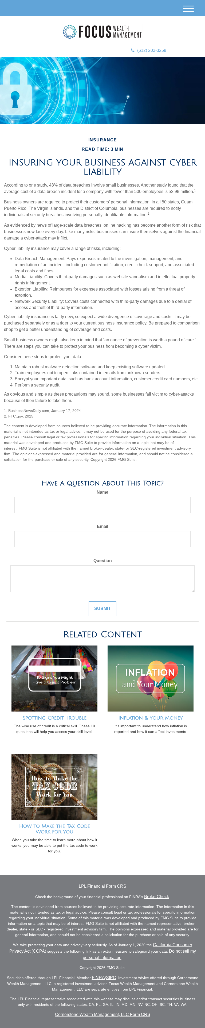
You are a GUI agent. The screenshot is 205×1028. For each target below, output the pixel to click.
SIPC (111, 977)
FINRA (98, 977)
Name (102, 492)
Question (102, 560)
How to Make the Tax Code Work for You (54, 829)
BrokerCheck (156, 896)
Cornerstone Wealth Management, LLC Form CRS (102, 1014)
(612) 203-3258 (151, 50)
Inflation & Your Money (151, 718)
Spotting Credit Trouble (54, 718)
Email (102, 526)
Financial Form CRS (106, 886)
